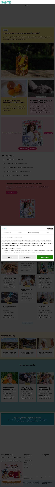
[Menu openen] (43, 2)
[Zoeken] (53, 2)
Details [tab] (20, 232)
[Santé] (6, 2)
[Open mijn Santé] (48, 2)
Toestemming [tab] (7, 232)
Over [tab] (48, 232)
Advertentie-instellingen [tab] (34, 232)
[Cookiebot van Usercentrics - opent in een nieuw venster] (47, 228)
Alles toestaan (44, 257)
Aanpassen (27, 257)
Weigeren (10, 257)
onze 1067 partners (10, 240)
